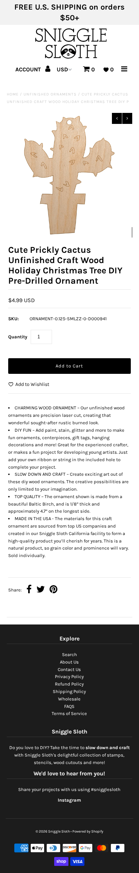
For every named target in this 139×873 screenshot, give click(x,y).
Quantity (17, 336)
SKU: (13, 318)
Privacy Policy (69, 676)
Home (13, 94)
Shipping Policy (69, 691)
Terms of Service (69, 713)
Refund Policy (69, 684)
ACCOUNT (28, 69)
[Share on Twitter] (40, 590)
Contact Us (69, 669)
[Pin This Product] (53, 590)
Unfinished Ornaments (50, 94)
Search (69, 654)
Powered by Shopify (87, 831)
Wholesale (69, 699)
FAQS (69, 706)
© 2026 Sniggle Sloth (53, 831)
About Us (69, 662)
